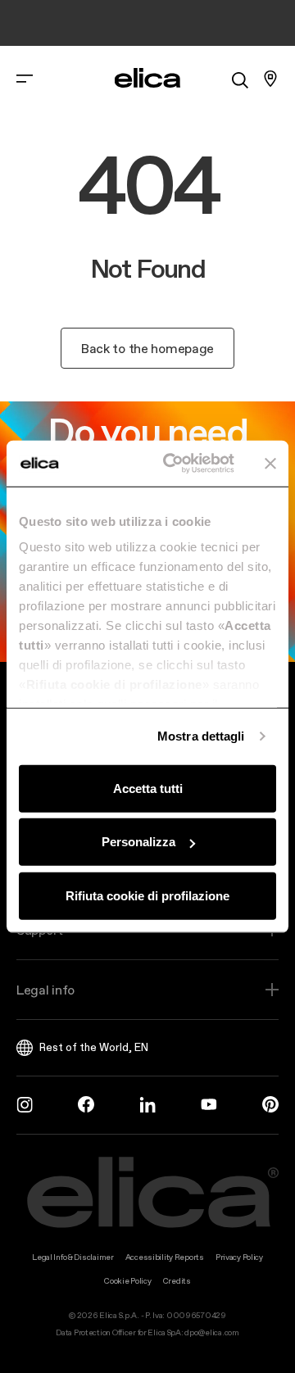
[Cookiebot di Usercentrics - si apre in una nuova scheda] (172, 463)
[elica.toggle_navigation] (24, 78)
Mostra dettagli (201, 736)
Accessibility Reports (164, 1257)
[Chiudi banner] (270, 463)
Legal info (45, 990)
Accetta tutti (148, 788)
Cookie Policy (127, 1281)
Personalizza (138, 842)
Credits (177, 1281)
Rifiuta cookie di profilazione (147, 895)
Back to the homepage (147, 348)
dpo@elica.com (211, 1332)
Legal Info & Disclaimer (73, 1257)
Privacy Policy (239, 1257)
